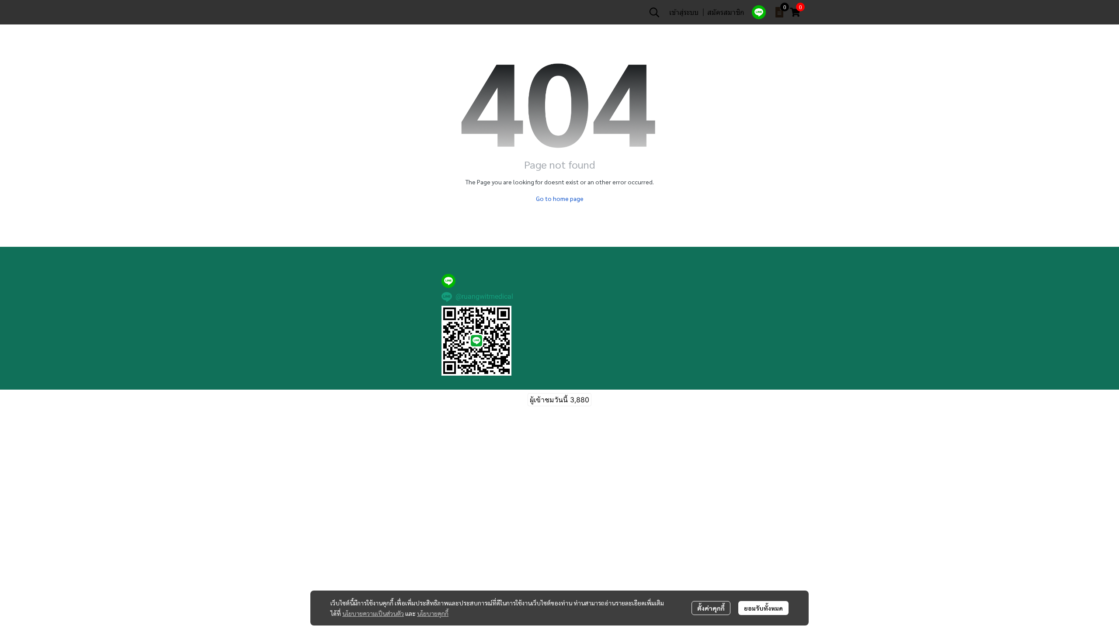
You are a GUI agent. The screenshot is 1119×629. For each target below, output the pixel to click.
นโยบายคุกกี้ (432, 613)
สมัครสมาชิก (725, 12)
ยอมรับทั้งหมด (763, 608)
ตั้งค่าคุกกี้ (711, 608)
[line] (759, 12)
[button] (654, 12)
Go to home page (560, 198)
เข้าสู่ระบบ (684, 12)
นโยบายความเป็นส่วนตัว (373, 613)
